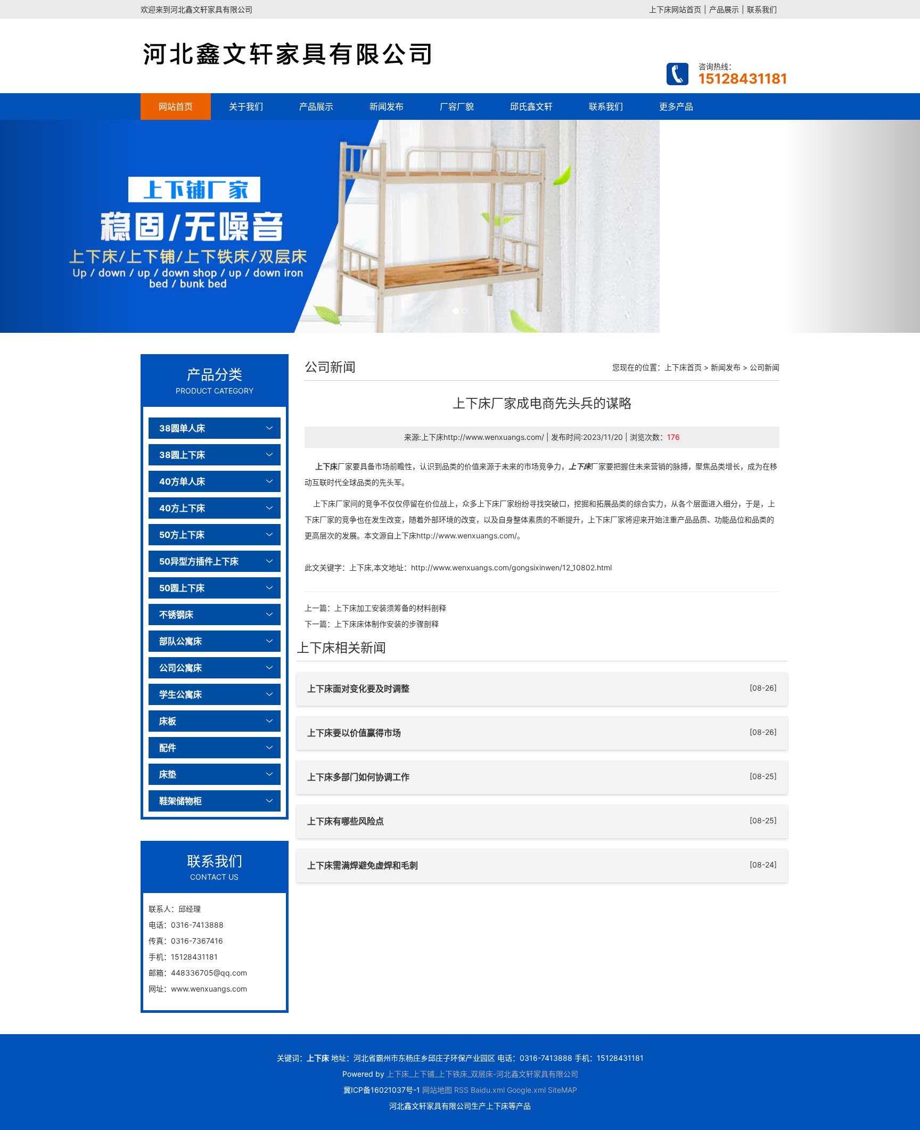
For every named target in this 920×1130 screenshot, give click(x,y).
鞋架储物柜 (180, 801)
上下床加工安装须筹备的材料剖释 (390, 607)
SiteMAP (562, 1089)
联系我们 (762, 9)
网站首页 (176, 106)
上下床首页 (683, 367)
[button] (69, 226)
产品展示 (724, 9)
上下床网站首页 (675, 9)
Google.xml (526, 1089)
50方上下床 (181, 534)
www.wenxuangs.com (209, 988)
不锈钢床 (176, 614)
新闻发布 (386, 106)
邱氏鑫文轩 (531, 106)
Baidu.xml (488, 1089)
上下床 (326, 466)
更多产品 (676, 106)
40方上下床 (182, 508)
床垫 (167, 774)
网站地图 (437, 1089)
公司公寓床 (180, 667)
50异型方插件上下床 (199, 561)
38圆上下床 (182, 454)
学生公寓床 (180, 694)
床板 (167, 721)
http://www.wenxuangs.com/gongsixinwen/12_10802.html (511, 567)
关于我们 (246, 106)
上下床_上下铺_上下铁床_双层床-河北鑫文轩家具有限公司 (482, 1073)
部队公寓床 (180, 641)
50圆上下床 (181, 588)
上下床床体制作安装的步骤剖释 (386, 623)
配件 (167, 747)
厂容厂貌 (457, 106)
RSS (461, 1089)
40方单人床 (182, 481)
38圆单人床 (182, 428)
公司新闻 (764, 367)
